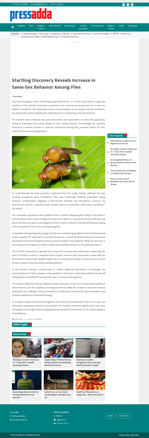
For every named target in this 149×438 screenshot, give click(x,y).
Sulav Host (134, 435)
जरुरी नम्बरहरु (124, 416)
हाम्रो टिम (110, 416)
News (31, 25)
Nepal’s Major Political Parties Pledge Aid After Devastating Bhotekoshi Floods (58, 362)
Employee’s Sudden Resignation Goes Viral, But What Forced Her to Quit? (88, 362)
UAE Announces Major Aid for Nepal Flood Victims (123, 142)
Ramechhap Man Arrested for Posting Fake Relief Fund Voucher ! (26, 394)
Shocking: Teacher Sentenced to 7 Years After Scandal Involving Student (26, 362)
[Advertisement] (67, 13)
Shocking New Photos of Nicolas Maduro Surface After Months (123, 162)
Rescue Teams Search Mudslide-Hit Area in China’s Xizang (122, 181)
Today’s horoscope (83, 27)
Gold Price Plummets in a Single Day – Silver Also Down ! (89, 393)
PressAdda (17, 96)
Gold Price (56, 33)
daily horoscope (30, 33)
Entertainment (55, 25)
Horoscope (44, 33)
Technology (132, 25)
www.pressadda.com (20, 419)
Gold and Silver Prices (82, 33)
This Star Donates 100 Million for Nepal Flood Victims (123, 172)
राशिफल (116, 33)
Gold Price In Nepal (101, 33)
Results (67, 33)
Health (121, 25)
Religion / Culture (41, 27)
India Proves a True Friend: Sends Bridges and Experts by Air (58, 394)
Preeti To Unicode (56, 4)
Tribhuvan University (70, 36)
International (70, 25)
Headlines (22, 25)
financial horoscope (50, 36)
